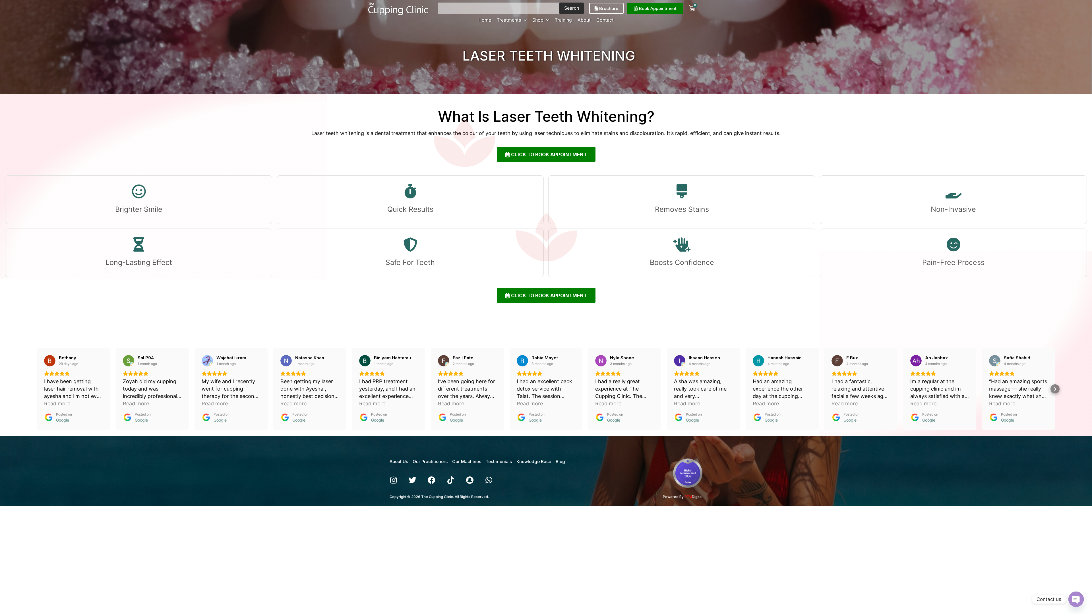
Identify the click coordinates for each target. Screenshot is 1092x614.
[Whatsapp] (489, 480)
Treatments (509, 20)
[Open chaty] (1076, 599)
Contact (605, 20)
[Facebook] (431, 480)
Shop (537, 20)
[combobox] (498, 8)
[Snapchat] (469, 480)
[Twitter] (412, 480)
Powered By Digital (682, 497)
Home (484, 20)
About (584, 20)
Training (563, 20)
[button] (37, 388)
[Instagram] (393, 480)
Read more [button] (57, 403)
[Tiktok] (450, 480)
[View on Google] (49, 360)
